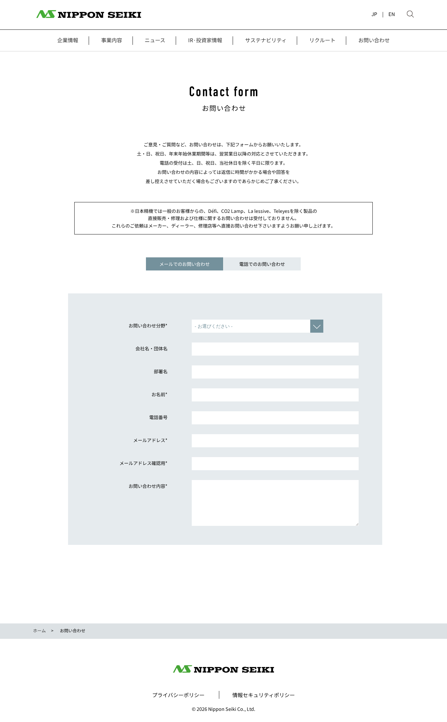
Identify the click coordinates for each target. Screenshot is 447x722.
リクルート (322, 40)
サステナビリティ (266, 40)
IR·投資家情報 (205, 40)
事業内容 (111, 40)
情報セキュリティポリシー (263, 695)
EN (391, 13)
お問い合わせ (374, 40)
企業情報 (67, 40)
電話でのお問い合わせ (262, 264)
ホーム (39, 630)
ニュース (155, 40)
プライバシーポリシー (178, 695)
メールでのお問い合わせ (184, 264)
